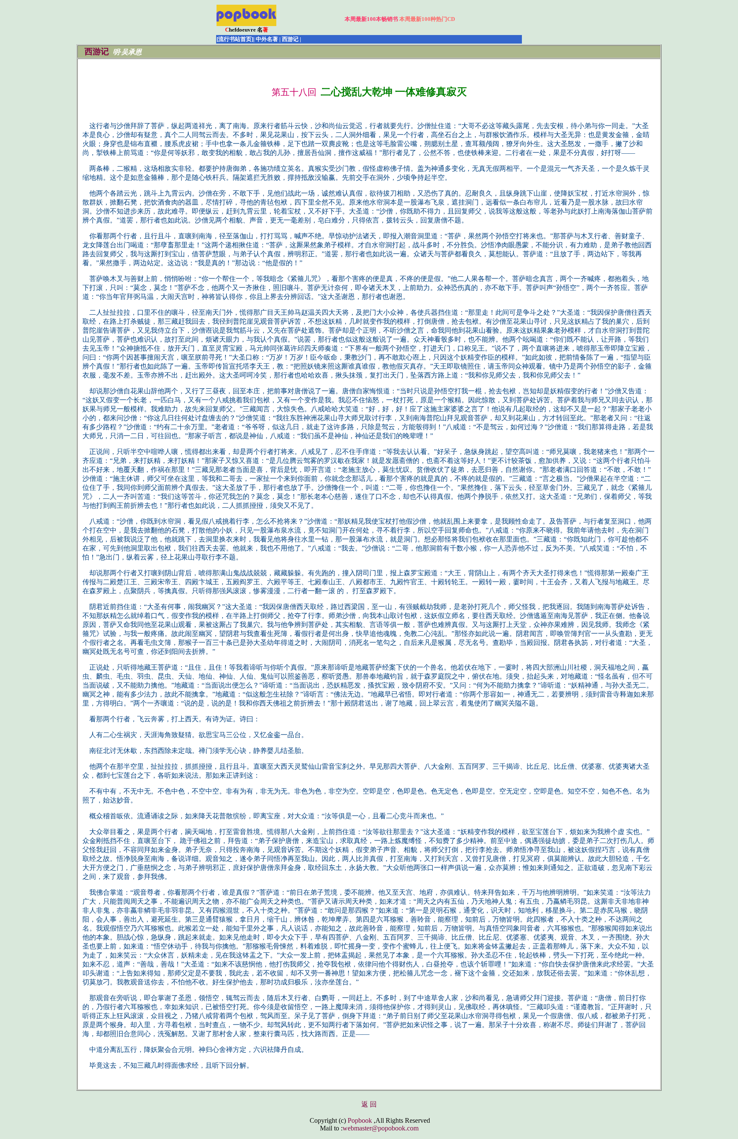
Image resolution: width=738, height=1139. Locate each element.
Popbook (360, 1120)
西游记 (97, 51)
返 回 (369, 1104)
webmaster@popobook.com (381, 1128)
